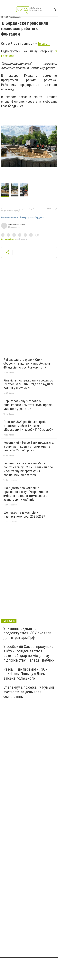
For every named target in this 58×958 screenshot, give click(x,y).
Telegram (44, 44)
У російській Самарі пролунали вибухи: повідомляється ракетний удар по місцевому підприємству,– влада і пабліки (28, 653)
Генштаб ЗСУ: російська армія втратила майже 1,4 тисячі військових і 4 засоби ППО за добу (28, 426)
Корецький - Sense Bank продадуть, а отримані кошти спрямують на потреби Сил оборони (28, 446)
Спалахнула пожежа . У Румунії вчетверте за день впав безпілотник (28, 692)
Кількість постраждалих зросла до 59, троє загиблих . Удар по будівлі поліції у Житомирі (28, 384)
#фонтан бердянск (9, 217)
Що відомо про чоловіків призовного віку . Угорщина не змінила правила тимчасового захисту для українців (25, 494)
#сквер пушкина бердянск (32, 217)
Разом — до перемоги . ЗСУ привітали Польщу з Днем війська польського (25, 674)
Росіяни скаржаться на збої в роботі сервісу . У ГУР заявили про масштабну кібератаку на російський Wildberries (28, 469)
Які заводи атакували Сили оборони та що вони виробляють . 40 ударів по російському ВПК (28, 363)
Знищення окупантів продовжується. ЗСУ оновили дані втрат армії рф (27, 633)
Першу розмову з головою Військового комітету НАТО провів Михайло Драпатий (28, 405)
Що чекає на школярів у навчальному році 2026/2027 (24, 514)
